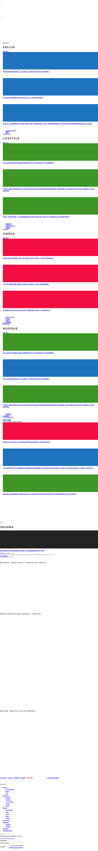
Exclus (5, 43)
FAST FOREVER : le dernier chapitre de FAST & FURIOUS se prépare (36, 217)
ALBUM (8, 413)
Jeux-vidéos (10, 226)
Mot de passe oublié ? (16, 847)
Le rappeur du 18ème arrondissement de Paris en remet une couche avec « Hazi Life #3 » (48, 468)
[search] (14, 834)
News (8, 132)
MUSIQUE (6, 324)
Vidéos (5, 229)
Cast (8, 318)
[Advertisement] (49, 511)
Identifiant (3, 840)
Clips (8, 319)
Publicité (17, 778)
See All (6, 51)
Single (5, 555)
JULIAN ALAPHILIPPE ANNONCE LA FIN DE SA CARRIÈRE (28, 163)
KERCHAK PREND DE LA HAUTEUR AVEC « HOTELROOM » (28, 258)
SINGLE (8, 826)
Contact (10, 778)
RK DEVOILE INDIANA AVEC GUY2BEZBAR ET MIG (22, 550)
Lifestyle (6, 134)
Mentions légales (53, 778)
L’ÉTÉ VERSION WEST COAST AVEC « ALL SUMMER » (26, 284)
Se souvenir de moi (17, 845)
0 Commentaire (4, 556)
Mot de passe (4, 843)
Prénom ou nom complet (8, 780)
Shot (8, 320)
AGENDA (5, 828)
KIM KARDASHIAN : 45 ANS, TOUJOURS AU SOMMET (26, 71)
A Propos (3, 778)
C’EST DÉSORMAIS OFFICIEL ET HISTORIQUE (23, 97)
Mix (7, 793)
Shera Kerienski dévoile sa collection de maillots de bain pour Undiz (39, 494)
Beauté (8, 223)
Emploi (23, 778)
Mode (8, 227)
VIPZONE (2, 553)
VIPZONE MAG (8, 417)
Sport (7, 806)
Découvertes (11, 130)
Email (2, 782)
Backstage (10, 317)
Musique (2, 555)
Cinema (8, 225)
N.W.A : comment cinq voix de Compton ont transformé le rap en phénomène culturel (47, 124)
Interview (6, 820)
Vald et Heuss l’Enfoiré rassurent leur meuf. (26, 442)
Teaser (8, 818)
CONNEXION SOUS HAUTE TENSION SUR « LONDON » (26, 310)
